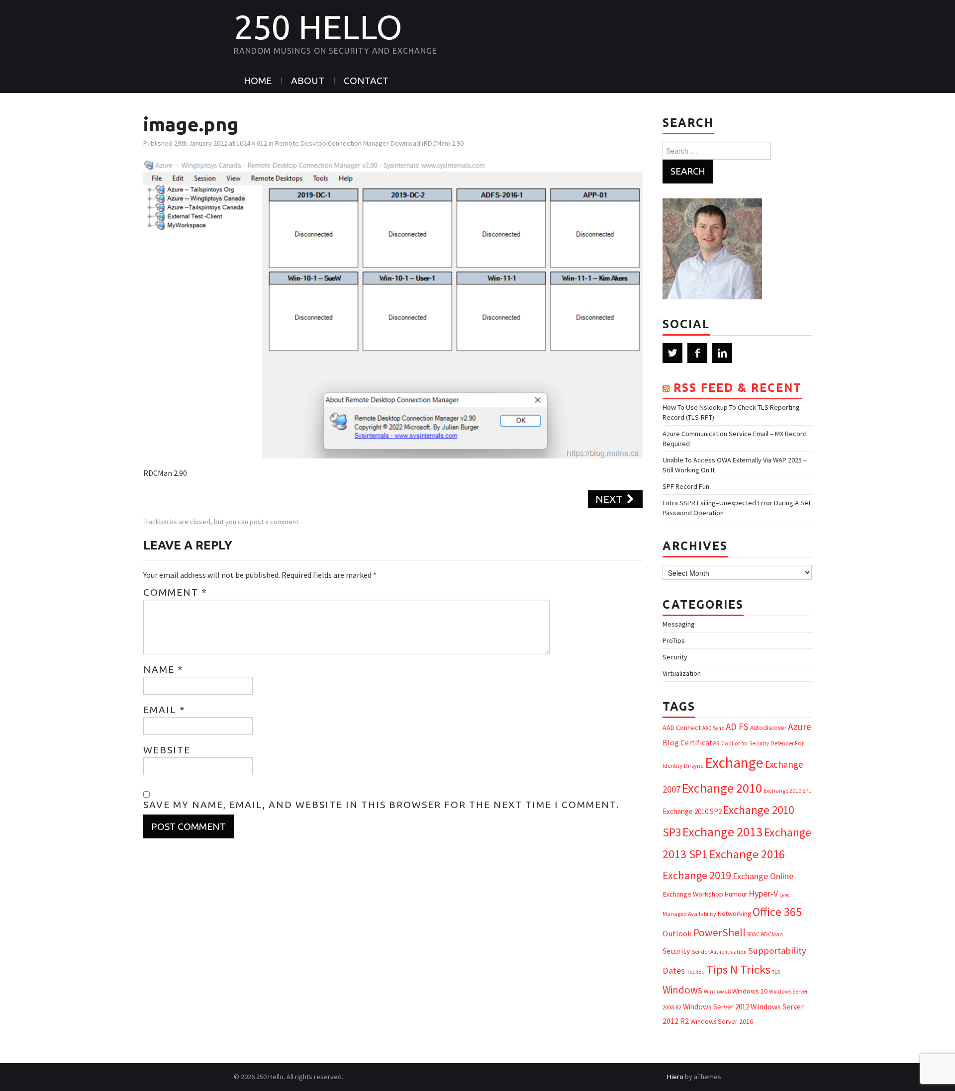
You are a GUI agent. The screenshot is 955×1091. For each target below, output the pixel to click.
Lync (784, 895)
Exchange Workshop (693, 894)
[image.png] (393, 308)
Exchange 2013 (722, 831)
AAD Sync (713, 728)
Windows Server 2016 (721, 1021)
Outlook (677, 933)
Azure (799, 726)
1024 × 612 (251, 143)
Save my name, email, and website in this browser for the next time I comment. (381, 805)
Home (258, 80)
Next (610, 499)
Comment (175, 592)
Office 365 (777, 912)
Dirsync (693, 765)
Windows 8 (717, 991)
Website (167, 750)
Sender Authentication (719, 951)
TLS (776, 972)
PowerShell (719, 932)
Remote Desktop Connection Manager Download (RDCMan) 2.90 (369, 143)
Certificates (700, 742)
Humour (736, 894)
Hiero (675, 1076)
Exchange (734, 762)
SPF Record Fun (686, 486)
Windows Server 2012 (716, 1006)
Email (164, 710)
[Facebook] (697, 353)
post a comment (274, 521)
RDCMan (772, 934)
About (307, 80)
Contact (366, 80)
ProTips (674, 640)
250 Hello (318, 27)
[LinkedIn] (722, 353)
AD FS (737, 726)
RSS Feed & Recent (737, 387)
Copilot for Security (745, 743)
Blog (671, 742)
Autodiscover (768, 728)
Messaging (679, 624)
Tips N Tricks (738, 969)
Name (163, 669)
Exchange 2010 (722, 788)
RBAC (753, 934)
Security (675, 656)
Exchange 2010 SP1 (787, 790)
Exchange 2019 (697, 875)
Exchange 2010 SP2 (692, 811)
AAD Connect (682, 727)
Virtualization (682, 673)
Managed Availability (689, 913)
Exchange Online (763, 876)
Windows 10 (749, 991)
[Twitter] (672, 353)
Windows (682, 990)
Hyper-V (763, 893)
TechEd (695, 971)
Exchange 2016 (747, 854)
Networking (734, 913)
